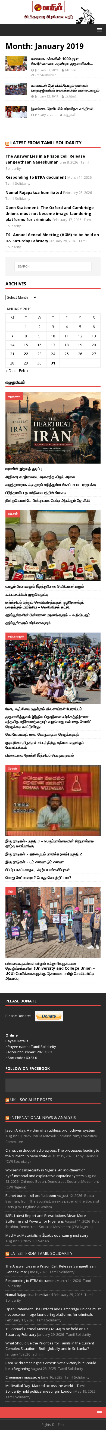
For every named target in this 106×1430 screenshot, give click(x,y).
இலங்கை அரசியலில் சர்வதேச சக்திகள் (62, 108)
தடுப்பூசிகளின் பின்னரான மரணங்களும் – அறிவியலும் (47, 614)
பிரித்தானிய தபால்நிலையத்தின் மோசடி (36, 492)
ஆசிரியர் (70, 96)
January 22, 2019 (46, 96)
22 (26, 353)
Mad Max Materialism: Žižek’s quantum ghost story (47, 1235)
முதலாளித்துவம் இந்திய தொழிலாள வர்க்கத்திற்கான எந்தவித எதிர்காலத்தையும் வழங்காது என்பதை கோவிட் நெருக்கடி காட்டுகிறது (48, 721)
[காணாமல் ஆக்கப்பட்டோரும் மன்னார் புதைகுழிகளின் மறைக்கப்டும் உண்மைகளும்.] (16, 89)
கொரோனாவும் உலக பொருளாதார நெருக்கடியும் (42, 734)
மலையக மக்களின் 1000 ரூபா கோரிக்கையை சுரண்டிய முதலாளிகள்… (62, 61)
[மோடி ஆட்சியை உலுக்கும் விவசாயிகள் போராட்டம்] (53, 668)
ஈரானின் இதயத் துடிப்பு (24, 468)
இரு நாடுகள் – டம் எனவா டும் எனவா (34, 861)
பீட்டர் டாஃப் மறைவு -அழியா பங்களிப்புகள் (37, 869)
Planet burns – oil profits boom (30, 1195)
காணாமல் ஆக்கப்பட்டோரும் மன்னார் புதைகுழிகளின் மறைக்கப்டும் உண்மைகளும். (66, 88)
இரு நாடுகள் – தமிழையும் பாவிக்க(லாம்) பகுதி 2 (43, 853)
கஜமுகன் (70, 115)
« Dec (10, 370)
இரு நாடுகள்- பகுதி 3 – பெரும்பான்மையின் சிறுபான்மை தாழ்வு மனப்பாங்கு (49, 843)
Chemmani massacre (22, 1377)
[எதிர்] (53, 20)
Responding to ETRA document (35, 177)
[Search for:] (53, 266)
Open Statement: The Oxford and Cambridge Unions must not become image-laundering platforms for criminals (49, 213)
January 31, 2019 (46, 70)
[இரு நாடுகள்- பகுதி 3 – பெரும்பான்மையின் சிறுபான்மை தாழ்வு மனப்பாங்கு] (53, 800)
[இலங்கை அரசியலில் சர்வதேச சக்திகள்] (16, 112)
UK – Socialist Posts (31, 1099)
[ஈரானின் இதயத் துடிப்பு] (53, 428)
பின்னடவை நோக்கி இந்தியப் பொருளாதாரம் (40, 755)
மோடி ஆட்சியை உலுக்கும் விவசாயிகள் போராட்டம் (43, 708)
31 (53, 363)
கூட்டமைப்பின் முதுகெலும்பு (27, 594)
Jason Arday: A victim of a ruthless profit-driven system (50, 1130)
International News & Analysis (43, 1117)
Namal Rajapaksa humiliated (33, 192)
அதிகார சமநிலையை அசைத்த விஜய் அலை (40, 476)
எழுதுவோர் (15, 382)
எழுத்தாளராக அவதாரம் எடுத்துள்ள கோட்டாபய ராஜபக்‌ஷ (50, 484)
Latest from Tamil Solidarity (46, 143)
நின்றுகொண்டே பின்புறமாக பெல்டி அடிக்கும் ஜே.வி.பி (48, 500)
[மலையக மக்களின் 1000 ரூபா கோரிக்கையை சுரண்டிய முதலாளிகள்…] (16, 63)
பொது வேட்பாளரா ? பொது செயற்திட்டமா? (38, 877)
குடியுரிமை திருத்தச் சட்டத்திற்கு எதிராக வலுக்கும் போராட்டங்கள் (44, 745)
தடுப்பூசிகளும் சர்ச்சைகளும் (28, 622)
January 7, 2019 (46, 115)
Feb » (23, 370)
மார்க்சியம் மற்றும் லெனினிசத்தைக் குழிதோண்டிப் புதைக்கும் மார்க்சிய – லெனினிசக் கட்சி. (44, 605)
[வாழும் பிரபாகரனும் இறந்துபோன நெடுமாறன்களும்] (53, 545)
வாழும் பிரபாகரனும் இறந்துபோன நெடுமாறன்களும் (44, 586)
